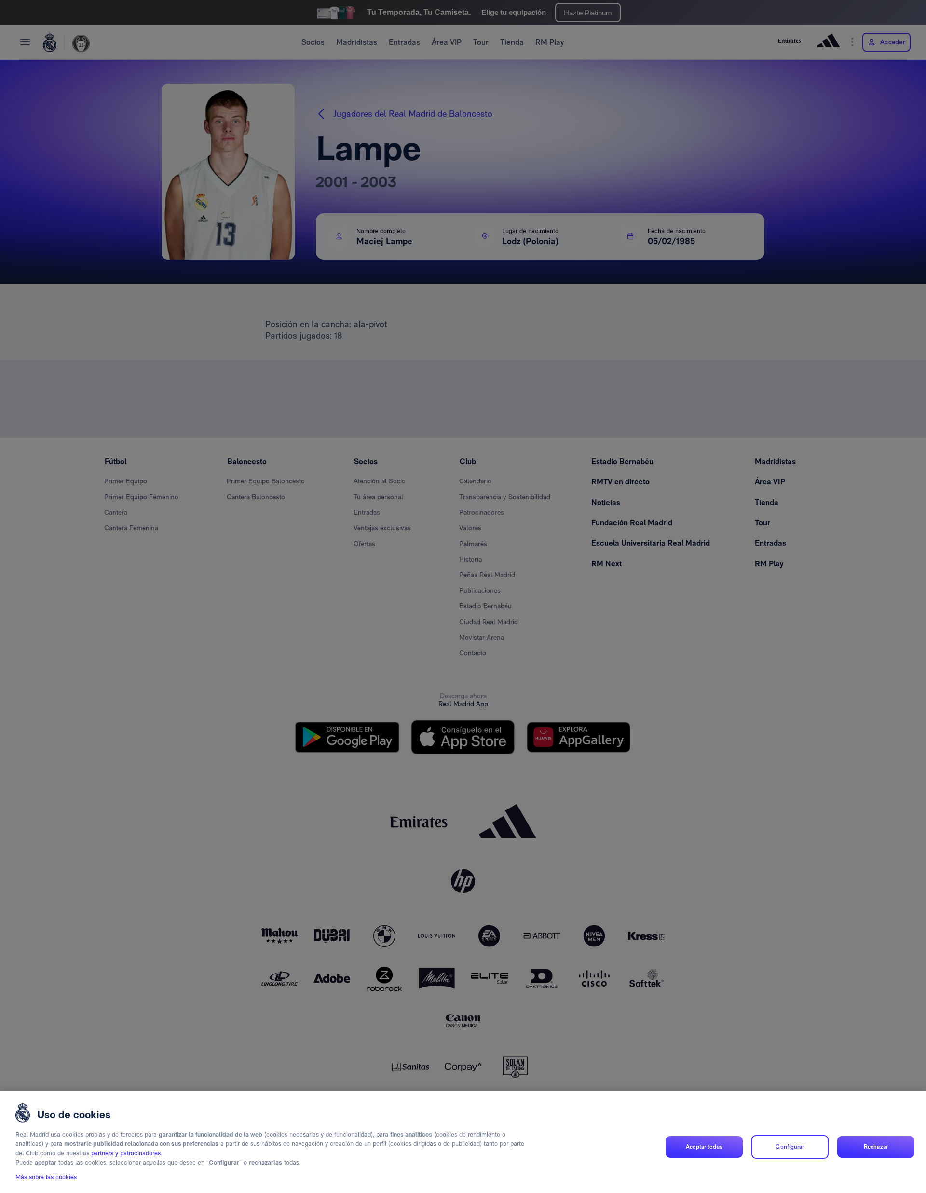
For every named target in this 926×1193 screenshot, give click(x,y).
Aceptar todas (704, 1146)
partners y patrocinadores (126, 1153)
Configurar (790, 1146)
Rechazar (876, 1146)
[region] (463, 1142)
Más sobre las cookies (46, 1176)
